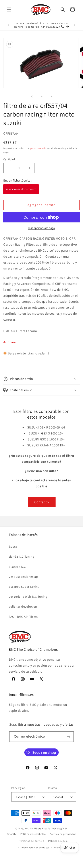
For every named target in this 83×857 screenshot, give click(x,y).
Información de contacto (35, 847)
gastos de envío (38, 148)
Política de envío (58, 840)
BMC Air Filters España (38, 828)
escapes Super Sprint (24, 587)
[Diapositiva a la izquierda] (32, 96)
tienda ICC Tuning (21, 557)
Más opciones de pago (41, 228)
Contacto (41, 502)
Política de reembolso (33, 834)
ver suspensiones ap (23, 577)
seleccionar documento (21, 189)
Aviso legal (60, 847)
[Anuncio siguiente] (75, 25)
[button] (9, 9)
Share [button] (12, 342)
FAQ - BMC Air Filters (23, 617)
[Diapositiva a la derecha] (51, 96)
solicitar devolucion (23, 606)
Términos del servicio (31, 840)
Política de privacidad (62, 834)
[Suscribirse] (68, 736)
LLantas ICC (17, 567)
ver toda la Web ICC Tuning (28, 597)
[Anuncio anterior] (8, 25)
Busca (13, 547)
